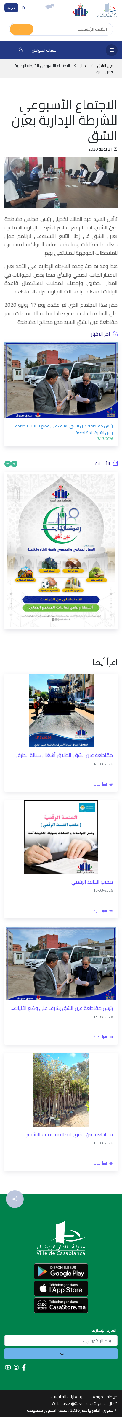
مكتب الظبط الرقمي (92, 882)
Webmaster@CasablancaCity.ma (79, 1403)
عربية (11, 7)
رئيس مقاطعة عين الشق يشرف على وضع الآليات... (62, 1008)
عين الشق (104, 65)
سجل (61, 1354)
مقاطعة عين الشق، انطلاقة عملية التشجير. (69, 1135)
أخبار (83, 65)
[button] (8, 379)
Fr (23, 7)
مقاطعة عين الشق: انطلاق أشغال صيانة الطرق (64, 755)
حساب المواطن (44, 50)
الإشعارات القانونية (68, 1396)
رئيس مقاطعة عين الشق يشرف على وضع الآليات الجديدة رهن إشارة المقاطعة (64, 429)
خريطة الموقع (105, 1396)
